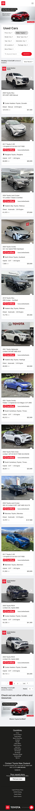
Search (27, 54)
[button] (31, 807)
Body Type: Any (23, 37)
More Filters (9, 49)
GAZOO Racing (18, 792)
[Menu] (33, 3)
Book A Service (17, 745)
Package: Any (23, 45)
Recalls (17, 741)
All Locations (10, 45)
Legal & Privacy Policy (17, 789)
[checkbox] (31, 89)
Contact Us (17, 769)
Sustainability (17, 756)
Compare (17, 740)
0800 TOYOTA (17, 767)
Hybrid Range (17, 749)
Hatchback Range (17, 754)
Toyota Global (17, 794)
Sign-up (18, 758)
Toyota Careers (17, 796)
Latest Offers (17, 743)
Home (17, 732)
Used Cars (17, 747)
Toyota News (17, 736)
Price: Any (9, 33)
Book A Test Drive (17, 738)
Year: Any (8, 41)
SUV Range (17, 750)
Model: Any (9, 37)
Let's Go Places (18, 734)
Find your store (17, 779)
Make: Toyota (21, 33)
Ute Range (17, 752)
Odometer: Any (21, 41)
